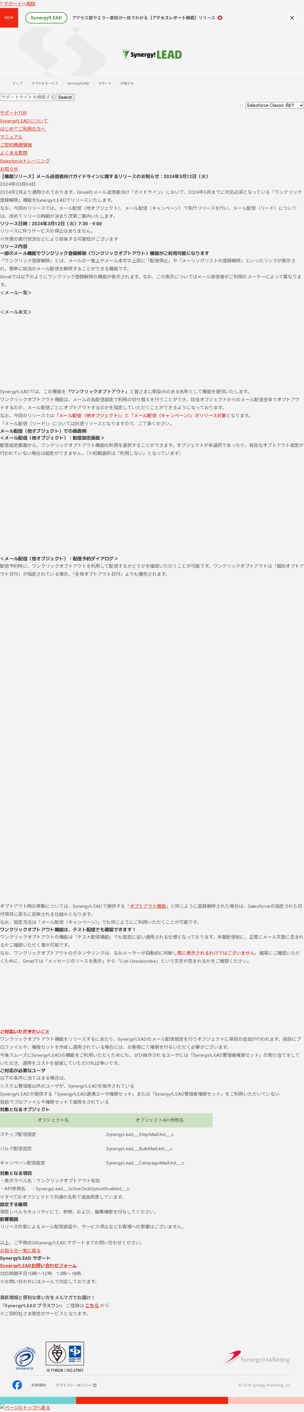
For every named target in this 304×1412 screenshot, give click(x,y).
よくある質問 (13, 153)
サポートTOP (13, 113)
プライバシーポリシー (74, 1384)
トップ (17, 83)
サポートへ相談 (18, 4)
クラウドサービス (44, 83)
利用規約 (38, 1384)
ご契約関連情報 (16, 145)
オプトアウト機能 (148, 906)
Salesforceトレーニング (25, 161)
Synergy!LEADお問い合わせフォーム (38, 1265)
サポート (105, 83)
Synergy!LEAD (78, 83)
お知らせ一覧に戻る (20, 1251)
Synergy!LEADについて (24, 121)
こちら (92, 1305)
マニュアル (11, 137)
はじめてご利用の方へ (22, 129)
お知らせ (9, 169)
